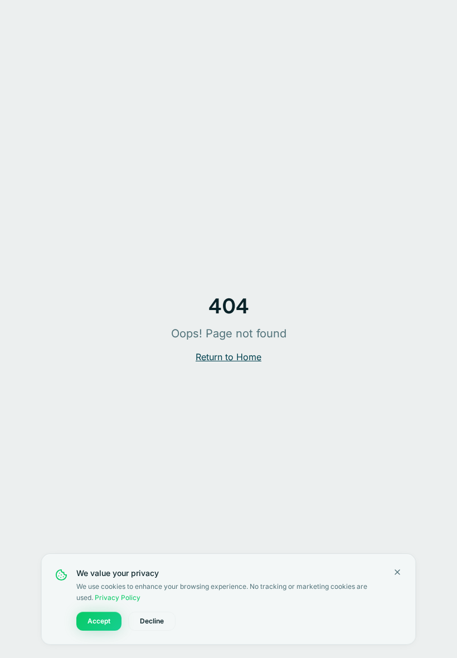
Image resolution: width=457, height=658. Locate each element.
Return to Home (228, 356)
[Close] (397, 572)
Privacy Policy (117, 597)
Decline (152, 621)
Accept (98, 621)
